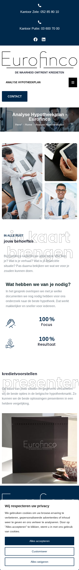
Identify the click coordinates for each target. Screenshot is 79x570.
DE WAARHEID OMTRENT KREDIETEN (39, 72)
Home (28, 124)
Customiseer (39, 551)
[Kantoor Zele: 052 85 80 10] (39, 5)
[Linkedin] (44, 40)
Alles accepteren (40, 541)
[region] (39, 535)
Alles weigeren (39, 561)
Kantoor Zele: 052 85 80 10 (39, 12)
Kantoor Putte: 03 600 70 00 (39, 28)
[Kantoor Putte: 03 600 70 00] (39, 22)
